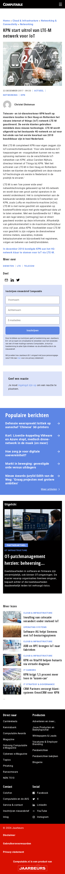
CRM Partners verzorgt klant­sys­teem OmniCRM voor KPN (41, 691)
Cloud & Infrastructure (25, 20)
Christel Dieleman (24, 104)
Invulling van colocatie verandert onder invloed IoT (41, 619)
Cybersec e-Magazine (15, 753)
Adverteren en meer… (44, 721)
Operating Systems (35, 627)
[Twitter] (18, 280)
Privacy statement (13, 852)
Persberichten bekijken (45, 756)
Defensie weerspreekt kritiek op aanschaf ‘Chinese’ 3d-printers (28, 425)
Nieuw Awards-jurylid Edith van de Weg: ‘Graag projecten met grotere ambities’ (29, 479)
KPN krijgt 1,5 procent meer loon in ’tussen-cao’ (40, 676)
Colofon (7, 792)
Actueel (39, 90)
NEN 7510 (8, 777)
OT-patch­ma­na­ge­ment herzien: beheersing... (25, 559)
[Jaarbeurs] (32, 867)
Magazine (8, 739)
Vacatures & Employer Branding (44, 743)
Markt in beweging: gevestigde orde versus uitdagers (27, 465)
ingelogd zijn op (27, 385)
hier (19, 358)
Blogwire (37, 762)
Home (6, 20)
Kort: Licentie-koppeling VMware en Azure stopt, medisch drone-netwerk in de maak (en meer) (28, 439)
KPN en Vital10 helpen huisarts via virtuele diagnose (42, 662)
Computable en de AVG (16, 798)
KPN (23, 95)
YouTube (42, 811)
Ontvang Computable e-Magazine (15, 746)
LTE (19, 266)
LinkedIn (42, 804)
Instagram (43, 817)
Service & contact (13, 804)
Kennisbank (9, 727)
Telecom (29, 266)
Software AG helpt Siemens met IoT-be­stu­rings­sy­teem (40, 633)
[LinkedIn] (12, 280)
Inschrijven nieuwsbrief (16, 811)
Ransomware (10, 771)
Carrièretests (10, 721)
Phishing (8, 765)
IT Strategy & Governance (39, 684)
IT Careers (29, 670)
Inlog (6, 817)
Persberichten (40, 750)
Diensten (8, 266)
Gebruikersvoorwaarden (17, 843)
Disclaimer (9, 835)
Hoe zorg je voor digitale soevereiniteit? (22, 453)
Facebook (42, 792)
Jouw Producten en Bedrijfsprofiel (43, 728)
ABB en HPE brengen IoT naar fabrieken (41, 648)
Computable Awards (14, 733)
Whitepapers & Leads (44, 735)
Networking (26, 24)
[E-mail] (6, 280)
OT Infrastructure (16, 550)
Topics (7, 759)
